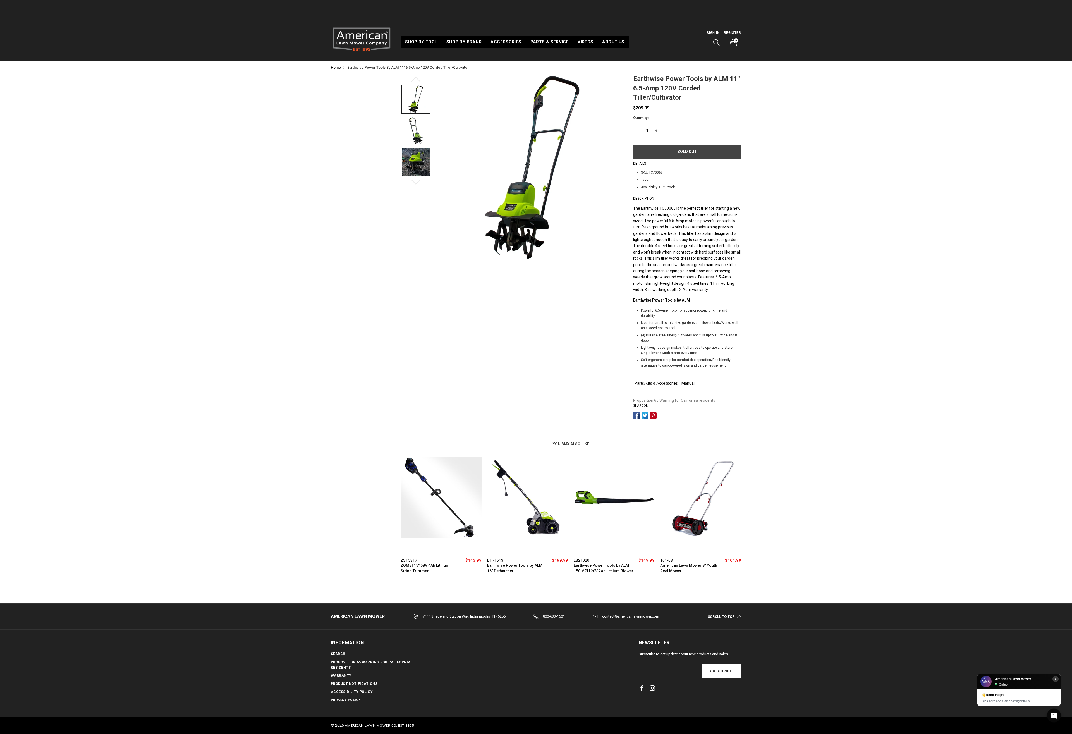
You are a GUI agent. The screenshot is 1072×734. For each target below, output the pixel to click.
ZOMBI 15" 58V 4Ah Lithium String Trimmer (425, 568)
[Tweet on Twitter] (645, 415)
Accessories (505, 41)
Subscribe (721, 671)
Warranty (341, 676)
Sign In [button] (713, 33)
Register (732, 33)
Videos (585, 41)
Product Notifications (354, 684)
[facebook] (642, 688)
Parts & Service (549, 41)
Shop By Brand (464, 41)
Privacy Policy (346, 700)
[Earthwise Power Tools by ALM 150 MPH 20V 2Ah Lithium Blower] (614, 505)
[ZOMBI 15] (441, 505)
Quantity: (641, 118)
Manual (688, 383)
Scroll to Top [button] (721, 616)
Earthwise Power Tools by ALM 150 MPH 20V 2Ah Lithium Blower (603, 568)
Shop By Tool (421, 41)
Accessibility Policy (352, 692)
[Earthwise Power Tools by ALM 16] (527, 505)
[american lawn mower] (361, 38)
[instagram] (652, 688)
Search (338, 654)
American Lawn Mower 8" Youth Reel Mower (688, 568)
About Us (613, 41)
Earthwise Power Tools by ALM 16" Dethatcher (514, 568)
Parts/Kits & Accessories (656, 383)
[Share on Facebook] (636, 415)
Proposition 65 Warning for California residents (674, 400)
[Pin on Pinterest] (653, 415)
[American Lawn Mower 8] (700, 505)
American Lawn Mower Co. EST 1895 (379, 725)
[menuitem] (421, 42)
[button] (716, 42)
